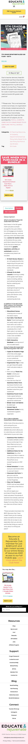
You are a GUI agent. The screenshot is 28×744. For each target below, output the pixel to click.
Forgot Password (14, 656)
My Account (14, 629)
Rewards (14, 635)
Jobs (14, 642)
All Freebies (14, 638)
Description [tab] (9, 208)
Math (16, 139)
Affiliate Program (14, 645)
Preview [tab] (18, 208)
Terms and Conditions (18, 741)
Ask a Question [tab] (10, 212)
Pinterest (14, 715)
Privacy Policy (7, 741)
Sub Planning (14, 688)
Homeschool (14, 691)
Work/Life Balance (14, 698)
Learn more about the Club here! (14, 560)
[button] (14, 6)
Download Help (14, 662)
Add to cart (9, 66)
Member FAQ (14, 672)
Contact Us (14, 675)
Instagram (14, 712)
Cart (14, 632)
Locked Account (14, 659)
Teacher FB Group (14, 709)
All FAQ (14, 669)
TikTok (14, 718)
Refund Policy (14, 666)
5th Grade (13, 146)
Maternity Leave (14, 695)
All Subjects (14, 134)
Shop (14, 626)
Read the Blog (14, 685)
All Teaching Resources (17, 132)
